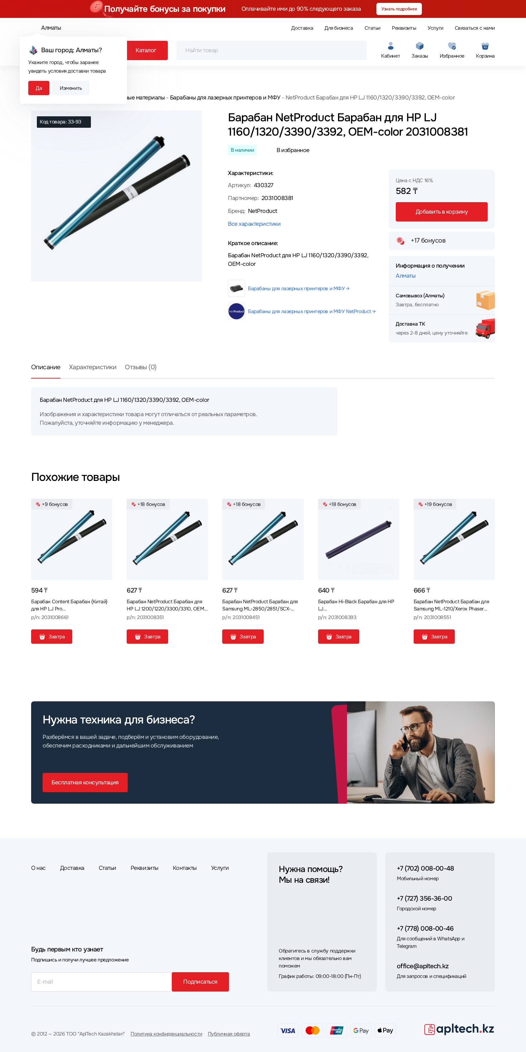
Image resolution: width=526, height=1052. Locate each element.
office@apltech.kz (423, 966)
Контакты (185, 868)
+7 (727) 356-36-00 (424, 898)
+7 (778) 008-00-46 (425, 928)
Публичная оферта (229, 1034)
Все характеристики (254, 224)
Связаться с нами (475, 28)
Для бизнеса (339, 28)
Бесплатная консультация (85, 782)
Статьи (372, 28)
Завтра (57, 636)
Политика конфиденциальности (166, 1034)
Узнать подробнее (399, 9)
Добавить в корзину (442, 211)
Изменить (71, 88)
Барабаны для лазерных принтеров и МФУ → (299, 288)
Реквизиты (404, 28)
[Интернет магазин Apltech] (459, 1029)
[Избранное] (104, 507)
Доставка (302, 28)
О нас (38, 868)
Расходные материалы (135, 97)
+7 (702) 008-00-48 (425, 868)
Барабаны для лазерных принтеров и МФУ (225, 97)
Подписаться (200, 981)
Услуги (435, 28)
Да (39, 88)
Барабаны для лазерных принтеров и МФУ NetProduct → (312, 311)
